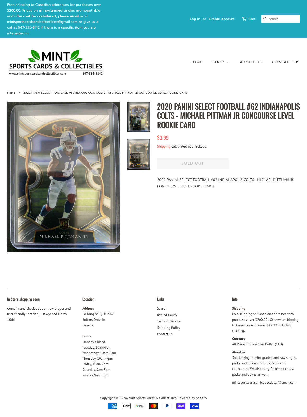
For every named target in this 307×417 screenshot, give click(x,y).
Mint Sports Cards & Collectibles (152, 398)
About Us (251, 62)
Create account (221, 18)
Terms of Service (169, 321)
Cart (251, 18)
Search (162, 308)
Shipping (164, 146)
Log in (195, 18)
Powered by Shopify (192, 398)
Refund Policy (167, 315)
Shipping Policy (168, 327)
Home (196, 62)
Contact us (286, 62)
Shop (219, 62)
